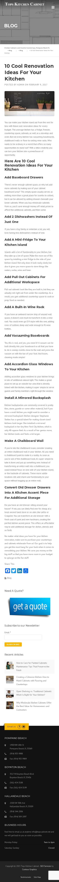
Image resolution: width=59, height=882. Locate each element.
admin (20, 84)
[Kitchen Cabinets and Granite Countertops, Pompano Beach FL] (24, 4)
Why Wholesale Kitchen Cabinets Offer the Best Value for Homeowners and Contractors (33, 706)
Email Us (11, 726)
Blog (9, 578)
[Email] (23, 726)
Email (8, 632)
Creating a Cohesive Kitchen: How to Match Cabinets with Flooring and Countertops (32, 681)
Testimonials (25, 877)
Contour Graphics (29, 869)
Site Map (37, 877)
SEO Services (45, 866)
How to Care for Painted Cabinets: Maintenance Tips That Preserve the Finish (32, 667)
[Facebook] (19, 726)
